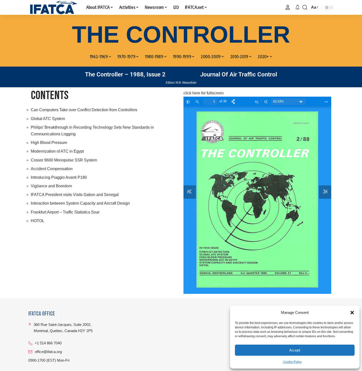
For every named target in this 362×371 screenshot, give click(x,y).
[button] (352, 312)
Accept (294, 350)
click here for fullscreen (203, 93)
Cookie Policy (292, 362)
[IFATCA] (53, 7)
